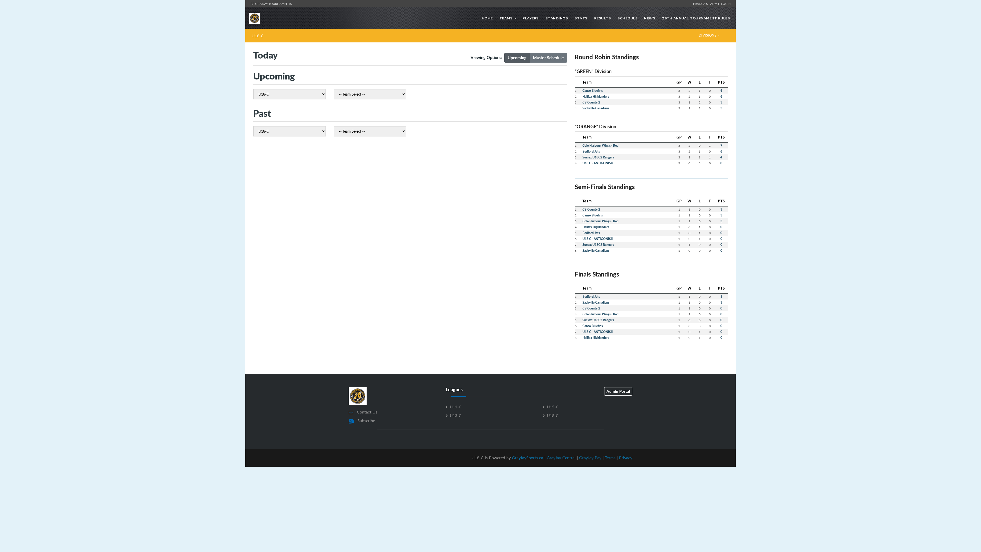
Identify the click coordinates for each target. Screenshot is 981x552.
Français (701, 4)
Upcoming (517, 58)
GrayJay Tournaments (273, 4)
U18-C (258, 36)
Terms (610, 458)
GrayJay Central (561, 458)
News (649, 18)
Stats (581, 18)
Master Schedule (548, 58)
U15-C (552, 406)
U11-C (455, 406)
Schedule (627, 18)
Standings (556, 18)
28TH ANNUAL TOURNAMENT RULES (696, 18)
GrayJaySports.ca (527, 458)
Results (602, 18)
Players (530, 18)
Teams (506, 18)
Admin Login (720, 4)
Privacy (625, 458)
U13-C (455, 415)
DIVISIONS (708, 35)
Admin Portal (618, 391)
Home (487, 18)
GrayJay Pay (590, 458)
